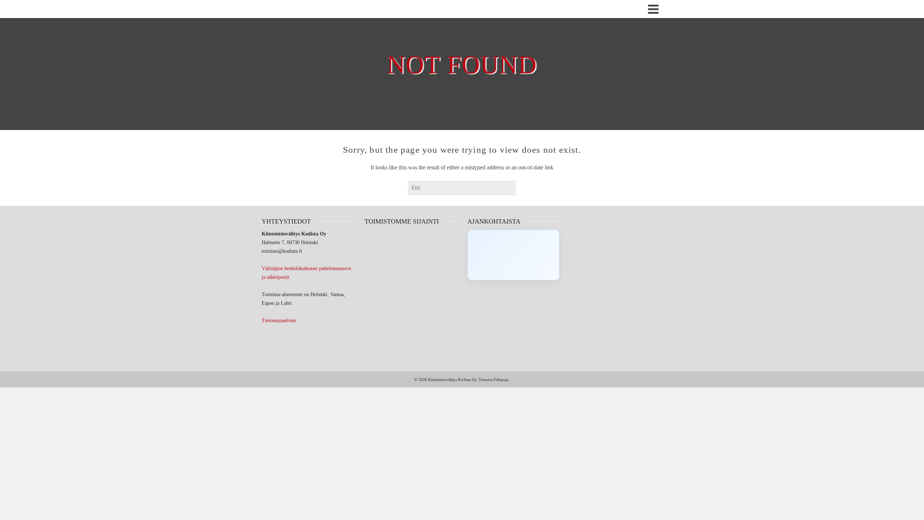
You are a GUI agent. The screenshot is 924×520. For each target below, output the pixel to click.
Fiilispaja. (502, 379)
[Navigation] (653, 9)
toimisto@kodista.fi (282, 251)
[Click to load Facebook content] (513, 255)
